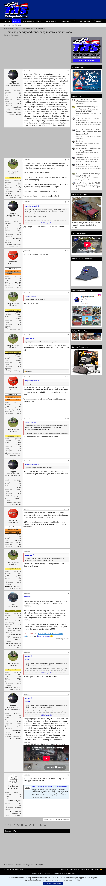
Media (38, 21)
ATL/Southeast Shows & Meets (87, 157)
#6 (68, 335)
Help (92, 869)
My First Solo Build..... (83, 164)
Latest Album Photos (80, 331)
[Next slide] (98, 336)
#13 (68, 652)
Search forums (16, 25)
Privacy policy (85, 869)
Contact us (64, 869)
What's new (27, 21)
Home (7, 21)
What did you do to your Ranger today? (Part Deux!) (88, 174)
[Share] (65, 70)
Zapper (7, 35)
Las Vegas (18, 282)
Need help (79, 141)
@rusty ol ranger (43, 636)
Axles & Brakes (79, 103)
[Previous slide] (75, 336)
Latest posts (77, 96)
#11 (68, 551)
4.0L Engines (79, 138)
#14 (68, 694)
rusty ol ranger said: (31, 206)
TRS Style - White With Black (14, 869)
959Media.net (71, 873)
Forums (16, 21)
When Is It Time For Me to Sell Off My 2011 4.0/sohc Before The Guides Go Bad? (88, 131)
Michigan (18, 186)
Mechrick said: (29, 296)
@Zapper (27, 596)
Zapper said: (28, 339)
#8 (68, 418)
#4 (68, 251)
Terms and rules (74, 869)
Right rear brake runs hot (85, 99)
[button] (33, 21)
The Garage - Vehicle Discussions (85, 180)
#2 (68, 160)
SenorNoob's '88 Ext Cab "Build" (87, 183)
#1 (68, 71)
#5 (68, 292)
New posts (7, 25)
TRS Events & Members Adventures (86, 161)
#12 (68, 593)
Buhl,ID (19, 98)
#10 (68, 509)
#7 (68, 377)
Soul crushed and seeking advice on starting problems (88, 149)
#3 (68, 202)
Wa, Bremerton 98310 (14, 621)
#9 (68, 460)
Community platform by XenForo (48, 873)
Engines (77, 115)
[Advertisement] (37, 51)
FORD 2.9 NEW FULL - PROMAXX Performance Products (53, 787)
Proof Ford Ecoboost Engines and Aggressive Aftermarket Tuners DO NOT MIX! (86, 108)
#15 (68, 775)
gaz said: (27, 656)
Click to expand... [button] (46, 223)
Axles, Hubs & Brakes (81, 145)
